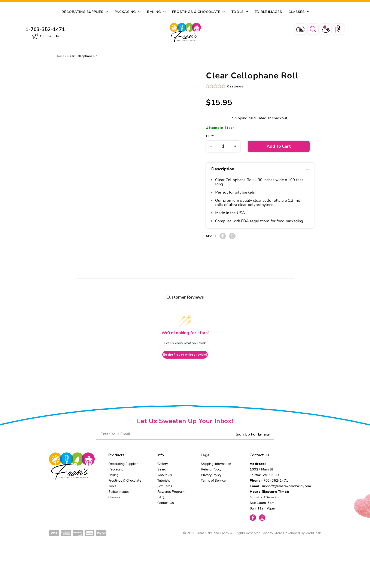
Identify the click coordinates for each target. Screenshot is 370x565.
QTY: (210, 136)
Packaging (116, 469)
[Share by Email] (232, 238)
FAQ (160, 497)
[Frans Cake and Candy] (185, 32)
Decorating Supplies (123, 463)
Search (162, 469)
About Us (164, 475)
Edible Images (119, 491)
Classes (114, 497)
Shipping (240, 118)
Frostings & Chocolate (124, 480)
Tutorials (163, 480)
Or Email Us (49, 36)
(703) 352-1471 (275, 480)
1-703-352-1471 (45, 29)
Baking (113, 475)
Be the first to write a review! (185, 355)
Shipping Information (216, 463)
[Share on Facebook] (222, 238)
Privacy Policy (211, 475)
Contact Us (165, 502)
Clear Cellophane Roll (83, 56)
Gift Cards (164, 486)
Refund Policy (211, 469)
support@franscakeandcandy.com (286, 486)
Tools (112, 486)
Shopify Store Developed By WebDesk (291, 533)
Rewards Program (171, 491)
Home (60, 56)
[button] (310, 28)
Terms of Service (213, 480)
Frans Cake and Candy (212, 533)
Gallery (162, 463)
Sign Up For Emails (253, 434)
